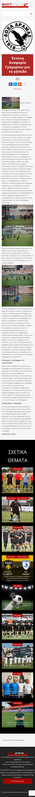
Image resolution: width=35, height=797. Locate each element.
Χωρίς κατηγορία (22, 498)
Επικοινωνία (19, 781)
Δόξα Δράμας (17, 89)
